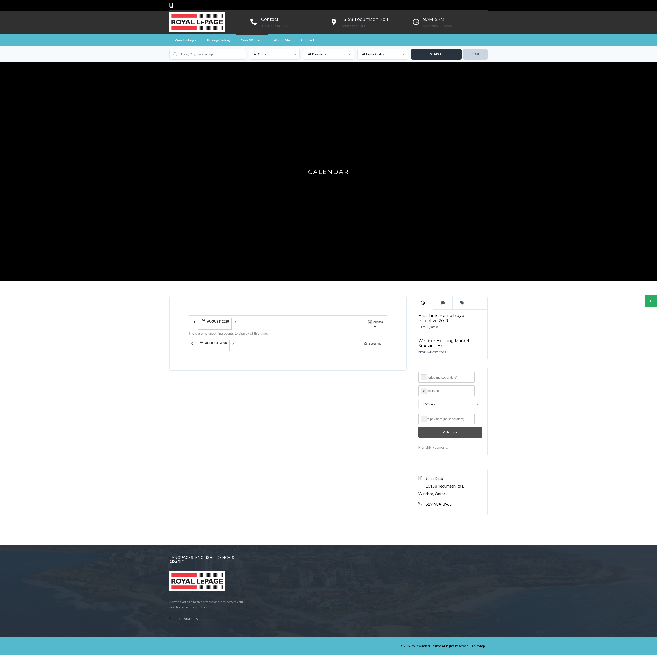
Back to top (477, 646)
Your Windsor (252, 40)
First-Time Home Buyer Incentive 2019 (442, 318)
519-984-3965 (439, 503)
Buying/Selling (218, 40)
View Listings (185, 40)
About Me (282, 40)
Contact (307, 40)
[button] (373, 343)
